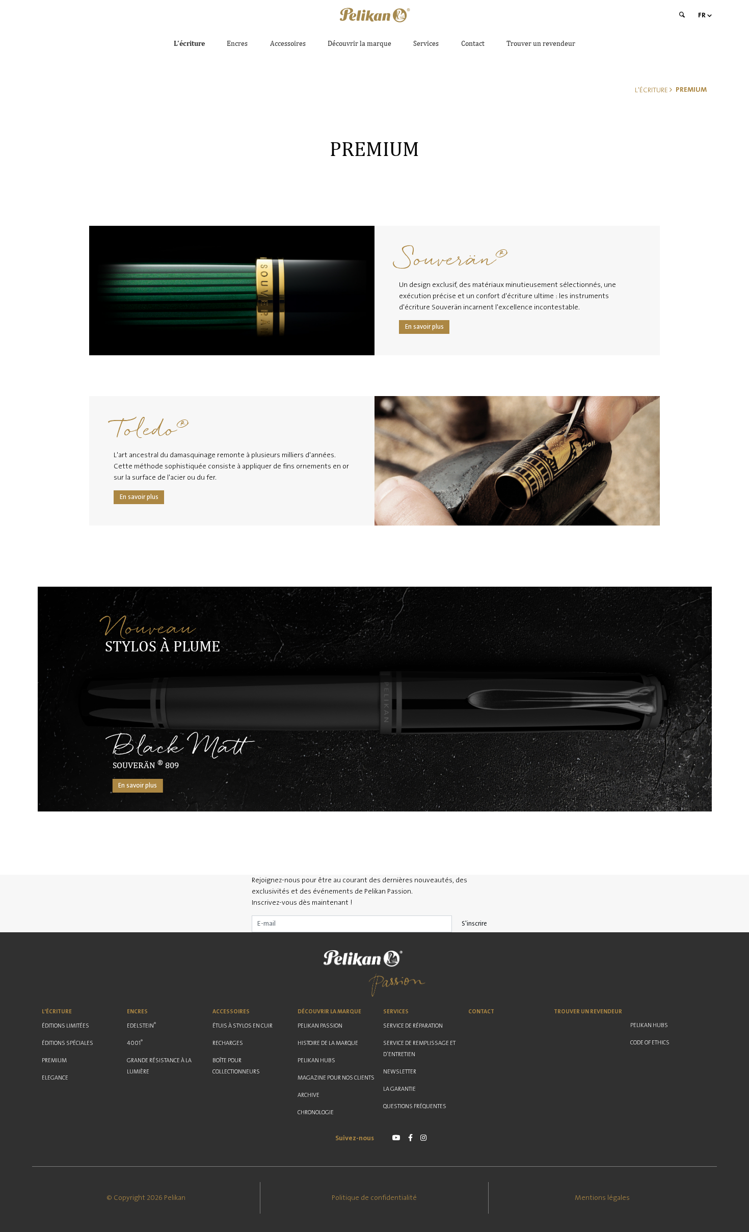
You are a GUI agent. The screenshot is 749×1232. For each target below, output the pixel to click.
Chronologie (316, 1112)
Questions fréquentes (414, 1106)
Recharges (227, 1043)
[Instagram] (423, 1137)
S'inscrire (474, 923)
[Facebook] (410, 1137)
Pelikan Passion (320, 1026)
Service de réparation (413, 1026)
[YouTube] (396, 1137)
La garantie (399, 1089)
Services (426, 43)
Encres (237, 43)
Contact (473, 43)
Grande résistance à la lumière (159, 1066)
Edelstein (141, 1025)
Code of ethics (650, 1042)
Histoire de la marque (328, 1043)
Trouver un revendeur (540, 43)
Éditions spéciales (67, 1043)
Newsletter (399, 1071)
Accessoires (288, 43)
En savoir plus (424, 326)
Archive (308, 1095)
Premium (54, 1060)
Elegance (55, 1077)
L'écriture (189, 43)
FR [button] (702, 15)
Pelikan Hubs (316, 1060)
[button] (374, 15)
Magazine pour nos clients (336, 1077)
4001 (135, 1042)
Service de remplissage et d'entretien (419, 1049)
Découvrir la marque (359, 43)
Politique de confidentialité (374, 1198)
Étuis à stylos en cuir (242, 1026)
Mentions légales (602, 1198)
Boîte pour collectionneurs (236, 1066)
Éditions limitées (65, 1026)
